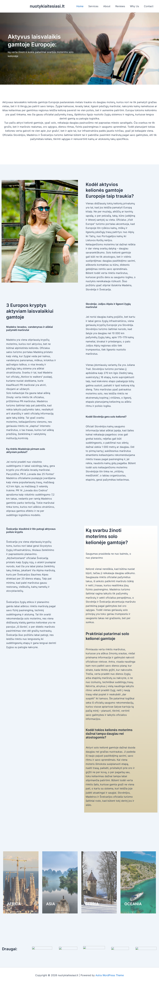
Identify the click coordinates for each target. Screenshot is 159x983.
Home (79, 6)
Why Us (134, 6)
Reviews (120, 6)
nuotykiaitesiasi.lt (47, 6)
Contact (148, 6)
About (106, 6)
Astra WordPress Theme (109, 975)
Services (93, 6)
